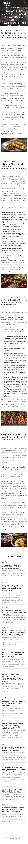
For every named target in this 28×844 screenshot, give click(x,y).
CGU (19, 839)
